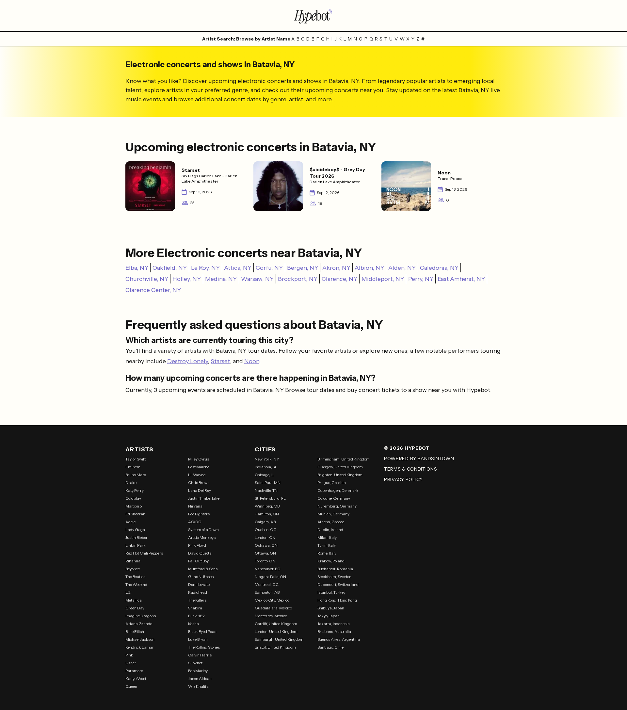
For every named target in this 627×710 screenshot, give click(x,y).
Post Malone (198, 466)
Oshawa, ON (266, 545)
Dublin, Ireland (330, 529)
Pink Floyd (197, 545)
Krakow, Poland (331, 560)
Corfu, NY (269, 267)
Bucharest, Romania (335, 568)
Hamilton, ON (267, 513)
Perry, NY (420, 278)
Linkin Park (135, 545)
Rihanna (132, 560)
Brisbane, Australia (334, 631)
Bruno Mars (135, 474)
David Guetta (200, 553)
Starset (220, 361)
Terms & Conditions (410, 469)
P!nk (129, 655)
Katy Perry (134, 490)
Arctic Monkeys (202, 537)
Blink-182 (196, 615)
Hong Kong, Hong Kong (337, 600)
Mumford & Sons (202, 568)
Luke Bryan (198, 639)
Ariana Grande (138, 623)
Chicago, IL (264, 474)
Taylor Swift (135, 459)
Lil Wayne (196, 474)
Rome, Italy (326, 553)
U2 (128, 592)
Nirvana (195, 506)
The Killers (197, 600)
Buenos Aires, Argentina (338, 639)
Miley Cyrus (198, 459)
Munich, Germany (333, 513)
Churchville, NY (146, 278)
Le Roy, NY (205, 267)
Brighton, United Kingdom (339, 474)
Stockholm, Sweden (334, 576)
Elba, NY (136, 267)
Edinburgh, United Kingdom (279, 639)
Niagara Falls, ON (270, 576)
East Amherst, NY (461, 278)
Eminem (132, 466)
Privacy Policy (403, 479)
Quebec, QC (265, 529)
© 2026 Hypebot (407, 448)
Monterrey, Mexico (271, 615)
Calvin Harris (200, 655)
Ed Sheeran (135, 513)
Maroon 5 (133, 506)
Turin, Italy (326, 545)
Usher (130, 662)
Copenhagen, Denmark (338, 490)
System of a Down (203, 529)
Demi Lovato (199, 584)
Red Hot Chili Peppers (144, 553)
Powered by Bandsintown (419, 458)
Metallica (133, 600)
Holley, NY (186, 278)
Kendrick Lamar (139, 647)
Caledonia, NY (439, 267)
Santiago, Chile (330, 647)
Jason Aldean (200, 678)
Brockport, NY (297, 278)
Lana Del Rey (199, 490)
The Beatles (135, 576)
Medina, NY (221, 278)
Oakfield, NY (170, 267)
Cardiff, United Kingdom (276, 623)
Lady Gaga (135, 529)
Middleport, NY (383, 278)
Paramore (134, 670)
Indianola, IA (266, 466)
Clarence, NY (339, 278)
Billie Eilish (134, 631)
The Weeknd (136, 584)
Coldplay (133, 498)
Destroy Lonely (187, 361)
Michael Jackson (139, 639)
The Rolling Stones (204, 647)
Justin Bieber (136, 537)
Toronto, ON (265, 560)
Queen (131, 686)
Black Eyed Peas (202, 631)
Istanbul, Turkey (331, 592)
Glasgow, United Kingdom (340, 466)
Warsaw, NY (257, 278)
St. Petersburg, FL (270, 498)
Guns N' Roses (201, 576)
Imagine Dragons (140, 615)
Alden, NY (402, 267)
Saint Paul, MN (268, 482)
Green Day (134, 607)
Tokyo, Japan (328, 615)
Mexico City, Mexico (272, 600)
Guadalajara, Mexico (273, 607)
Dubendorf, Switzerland (338, 584)
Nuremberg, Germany (337, 506)
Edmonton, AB (267, 592)
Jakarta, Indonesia (333, 623)
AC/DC (194, 521)
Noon (251, 361)
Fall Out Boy (198, 560)
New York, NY (267, 459)
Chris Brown (199, 482)
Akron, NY (336, 267)
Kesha (193, 623)
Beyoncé (132, 568)
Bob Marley (198, 670)
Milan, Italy (327, 537)
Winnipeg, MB (267, 506)
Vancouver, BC (267, 568)
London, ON (265, 537)
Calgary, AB (265, 521)
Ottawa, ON (265, 553)
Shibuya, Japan (330, 607)
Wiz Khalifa (198, 686)
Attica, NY (237, 267)
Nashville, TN (266, 490)
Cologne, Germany (333, 498)
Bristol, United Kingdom (275, 647)
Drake (131, 482)
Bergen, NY (302, 267)
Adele (130, 521)
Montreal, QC (267, 584)
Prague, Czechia (331, 482)
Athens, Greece (330, 521)
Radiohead (197, 592)
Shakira (195, 607)
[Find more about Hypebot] (313, 15)
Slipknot (195, 662)
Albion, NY (369, 267)
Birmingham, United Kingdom (343, 459)
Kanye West (135, 678)
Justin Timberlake (203, 498)
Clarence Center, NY (153, 290)
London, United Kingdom (276, 631)
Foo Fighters (199, 513)
